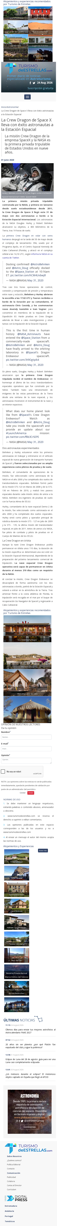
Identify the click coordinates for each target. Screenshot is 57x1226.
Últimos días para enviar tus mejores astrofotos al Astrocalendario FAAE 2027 (31, 1031)
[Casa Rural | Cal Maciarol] (15, 40)
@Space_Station (24, 271)
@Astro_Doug (20, 268)
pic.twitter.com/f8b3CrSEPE (22, 437)
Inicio (3, 107)
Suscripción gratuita (40, 88)
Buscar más (43, 850)
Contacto (11, 1168)
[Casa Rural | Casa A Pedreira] (15, 13)
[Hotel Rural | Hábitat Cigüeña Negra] (16, 922)
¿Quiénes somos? (14, 1160)
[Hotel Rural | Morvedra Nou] (27, 655)
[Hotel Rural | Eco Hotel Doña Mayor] (27, 628)
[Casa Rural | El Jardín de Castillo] (15, 27)
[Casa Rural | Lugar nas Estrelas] (40, 40)
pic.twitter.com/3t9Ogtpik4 (22, 359)
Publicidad (11, 1177)
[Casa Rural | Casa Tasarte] (16, 872)
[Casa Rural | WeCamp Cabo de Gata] (27, 682)
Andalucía (9, 1211)
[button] (5, 178)
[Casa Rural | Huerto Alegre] (40, 13)
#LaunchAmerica (16, 433)
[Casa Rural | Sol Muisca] (27, 709)
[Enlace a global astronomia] (30, 1112)
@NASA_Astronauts (29, 334)
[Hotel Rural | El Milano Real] (16, 1004)
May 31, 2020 (35, 280)
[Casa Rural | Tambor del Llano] (16, 938)
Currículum (11, 1189)
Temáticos (10, 1221)
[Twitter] (34, 82)
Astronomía (12, 107)
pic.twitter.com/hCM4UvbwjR (28, 275)
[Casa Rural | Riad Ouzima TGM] (40, 27)
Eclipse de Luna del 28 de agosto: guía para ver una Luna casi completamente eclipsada (31, 1061)
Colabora (11, 1181)
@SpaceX (31, 352)
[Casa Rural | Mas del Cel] (16, 955)
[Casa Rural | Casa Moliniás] (16, 905)
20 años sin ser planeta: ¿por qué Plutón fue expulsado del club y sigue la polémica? (31, 1046)
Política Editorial (13, 1164)
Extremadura (11, 1206)
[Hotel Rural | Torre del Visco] (15, 54)
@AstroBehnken (40, 264)
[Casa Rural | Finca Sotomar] (16, 856)
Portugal (9, 1216)
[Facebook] (30, 82)
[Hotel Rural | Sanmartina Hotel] (16, 889)
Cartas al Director (14, 1185)
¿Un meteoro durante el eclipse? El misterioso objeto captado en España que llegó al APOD (31, 1075)
